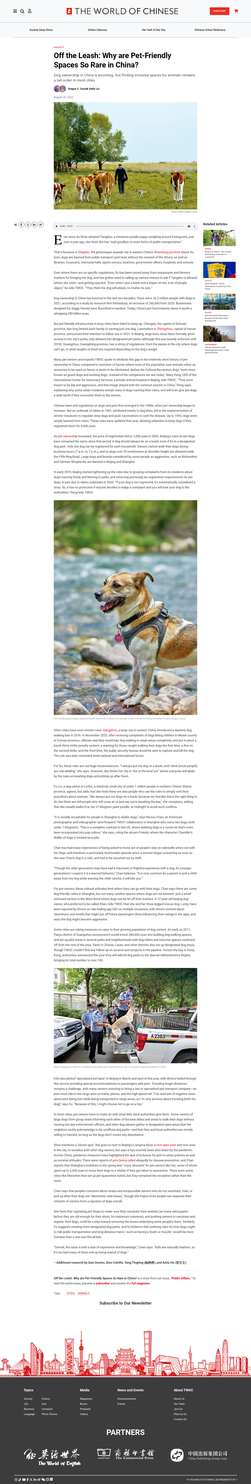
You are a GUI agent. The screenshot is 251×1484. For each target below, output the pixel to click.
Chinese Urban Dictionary (210, 30)
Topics (28, 1390)
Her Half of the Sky (153, 30)
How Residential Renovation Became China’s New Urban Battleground (217, 318)
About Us (179, 1398)
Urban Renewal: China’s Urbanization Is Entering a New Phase (218, 286)
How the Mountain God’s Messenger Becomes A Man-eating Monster (217, 350)
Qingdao (83, 252)
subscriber (103, 1283)
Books (83, 1403)
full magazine (140, 1283)
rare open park (166, 1145)
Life (26, 1403)
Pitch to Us (180, 1414)
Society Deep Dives (41, 30)
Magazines (86, 1398)
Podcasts (85, 1409)
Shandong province (167, 252)
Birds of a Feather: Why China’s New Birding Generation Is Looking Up (218, 254)
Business (29, 1409)
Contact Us (180, 1419)
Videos (84, 1414)
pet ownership (67, 436)
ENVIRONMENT (211, 345)
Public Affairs (181, 1278)
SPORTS (208, 249)
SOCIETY (59, 47)
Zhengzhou (164, 329)
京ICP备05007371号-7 (226, 1479)
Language (29, 1414)
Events (121, 1403)
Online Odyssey (97, 30)
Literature (47, 1409)
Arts (44, 1403)
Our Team (179, 1403)
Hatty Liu (94, 88)
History (46, 1398)
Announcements (126, 1398)
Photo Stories (49, 1414)
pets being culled (124, 1160)
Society (28, 1398)
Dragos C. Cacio (77, 88)
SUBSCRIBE (219, 11)
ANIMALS (83, 1293)
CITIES (71, 1293)
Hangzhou (110, 730)
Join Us (178, 1409)
